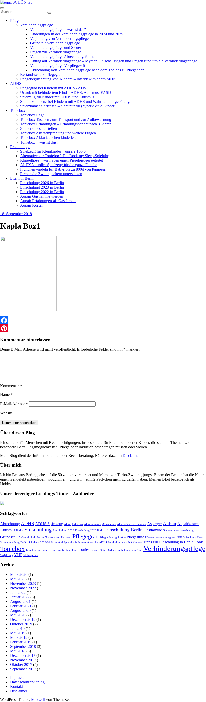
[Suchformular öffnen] (2, 8)
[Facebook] (103, 320)
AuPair (169, 523)
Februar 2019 (20, 642)
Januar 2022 (19, 597)
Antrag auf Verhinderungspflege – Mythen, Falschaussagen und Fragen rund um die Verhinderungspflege (113, 61)
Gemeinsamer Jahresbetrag (178, 530)
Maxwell (38, 699)
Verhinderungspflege (36, 25)
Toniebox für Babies (37, 550)
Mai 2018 (17, 651)
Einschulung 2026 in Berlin (42, 183)
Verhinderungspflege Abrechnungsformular (64, 56)
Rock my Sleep (194, 537)
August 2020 (20, 610)
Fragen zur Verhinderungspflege (55, 52)
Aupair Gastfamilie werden (41, 196)
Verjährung (6, 555)
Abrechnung (10, 524)
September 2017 (23, 669)
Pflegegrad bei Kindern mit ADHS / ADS (53, 88)
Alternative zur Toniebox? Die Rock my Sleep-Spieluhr (64, 156)
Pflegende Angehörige (113, 537)
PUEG (181, 537)
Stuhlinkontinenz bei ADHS (91, 542)
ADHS (15, 83)
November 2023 (23, 583)
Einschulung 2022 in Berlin (42, 192)
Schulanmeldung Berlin (13, 542)
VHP (18, 555)
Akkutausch (109, 524)
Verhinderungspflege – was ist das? (58, 29)
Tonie (199, 542)
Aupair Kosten (31, 205)
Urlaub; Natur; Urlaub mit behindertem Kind (116, 550)
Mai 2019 (17, 633)
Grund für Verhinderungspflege (55, 43)
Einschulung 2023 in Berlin (42, 187)
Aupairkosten (188, 524)
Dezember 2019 (22, 619)
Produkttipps (20, 147)
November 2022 (23, 588)
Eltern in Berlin (22, 178)
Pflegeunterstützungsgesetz (160, 537)
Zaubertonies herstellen (38, 128)
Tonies (84, 549)
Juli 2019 (17, 628)
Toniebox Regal (32, 115)
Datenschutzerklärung (27, 682)
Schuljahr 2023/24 (39, 542)
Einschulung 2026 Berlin (89, 530)
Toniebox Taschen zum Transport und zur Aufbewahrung (65, 119)
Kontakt (16, 686)
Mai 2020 (17, 615)
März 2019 (18, 637)
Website (6, 413)
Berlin (19, 530)
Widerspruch (30, 555)
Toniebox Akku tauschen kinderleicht (49, 137)
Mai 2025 (17, 579)
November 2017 (23, 660)
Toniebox (17, 110)
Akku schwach (92, 524)
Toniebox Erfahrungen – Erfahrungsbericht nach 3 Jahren (65, 124)
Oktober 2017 (21, 664)
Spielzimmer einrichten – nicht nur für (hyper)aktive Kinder (67, 106)
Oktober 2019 (21, 624)
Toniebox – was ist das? (39, 142)
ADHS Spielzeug (49, 524)
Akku (67, 524)
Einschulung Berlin (124, 529)
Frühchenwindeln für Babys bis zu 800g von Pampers (63, 169)
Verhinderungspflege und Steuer (55, 47)
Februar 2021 (20, 606)
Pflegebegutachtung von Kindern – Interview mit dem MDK (68, 79)
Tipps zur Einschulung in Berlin (168, 542)
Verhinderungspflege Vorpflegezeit (57, 65)
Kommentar (11, 386)
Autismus (7, 530)
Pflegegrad (85, 536)
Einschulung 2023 (63, 530)
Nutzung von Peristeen (58, 537)
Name (6, 394)
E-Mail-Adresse (14, 404)
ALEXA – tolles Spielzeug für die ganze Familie (58, 165)
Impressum (18, 677)
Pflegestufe (135, 537)
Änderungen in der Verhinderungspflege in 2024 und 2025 (76, 34)
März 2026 (18, 574)
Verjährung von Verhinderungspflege (59, 38)
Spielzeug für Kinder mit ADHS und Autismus (57, 97)
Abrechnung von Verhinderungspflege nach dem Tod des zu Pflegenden (87, 70)
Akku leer (77, 524)
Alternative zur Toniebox (131, 524)
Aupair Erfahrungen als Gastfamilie (48, 201)
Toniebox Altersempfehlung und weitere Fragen (58, 133)
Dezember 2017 (22, 655)
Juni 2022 (18, 592)
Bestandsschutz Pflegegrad (41, 74)
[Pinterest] (103, 328)
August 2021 (20, 601)
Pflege (15, 20)
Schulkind (57, 542)
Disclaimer (131, 455)
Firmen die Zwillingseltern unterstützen (51, 174)
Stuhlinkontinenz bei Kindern (125, 542)
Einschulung (38, 529)
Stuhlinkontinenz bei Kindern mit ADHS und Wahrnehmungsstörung (75, 101)
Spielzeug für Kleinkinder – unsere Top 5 (53, 151)
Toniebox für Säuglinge (64, 550)
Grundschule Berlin (32, 537)
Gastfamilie (153, 530)
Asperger (154, 524)
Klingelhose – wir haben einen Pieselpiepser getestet (61, 160)
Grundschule (10, 537)
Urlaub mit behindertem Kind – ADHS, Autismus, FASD (65, 92)
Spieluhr (69, 542)
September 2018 (23, 646)
